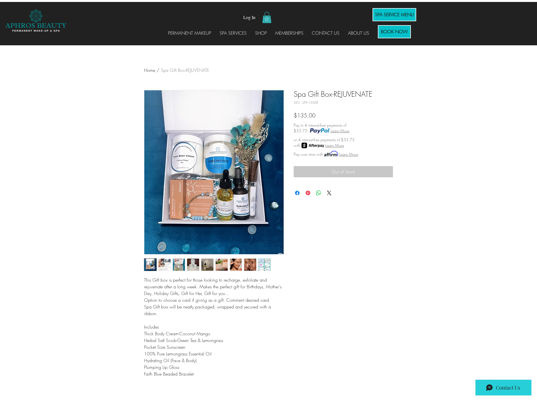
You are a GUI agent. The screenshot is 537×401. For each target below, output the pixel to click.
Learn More (340, 130)
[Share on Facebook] (297, 193)
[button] (267, 17)
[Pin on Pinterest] (308, 193)
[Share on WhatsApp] (318, 193)
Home (149, 70)
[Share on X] (329, 193)
